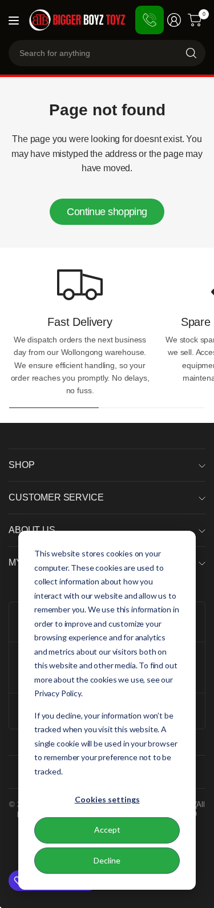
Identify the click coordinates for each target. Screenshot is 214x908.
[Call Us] (149, 20)
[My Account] (174, 20)
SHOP (21, 465)
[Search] (191, 53)
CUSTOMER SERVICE (56, 497)
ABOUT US (32, 530)
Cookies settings (107, 799)
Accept (107, 829)
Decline (107, 860)
